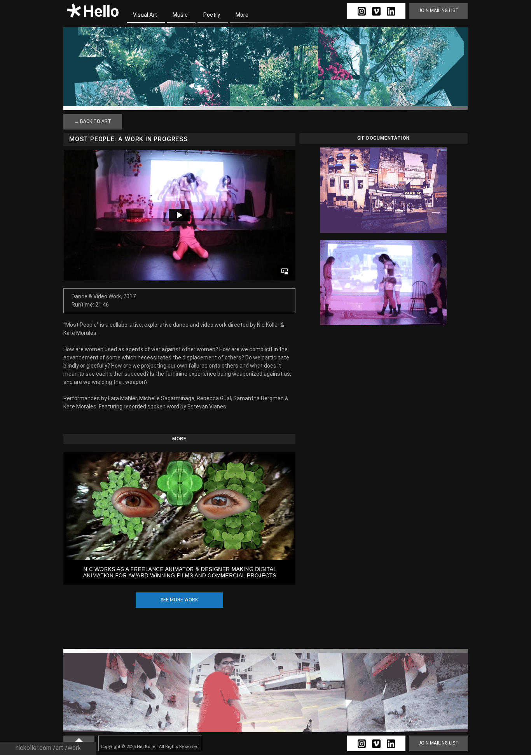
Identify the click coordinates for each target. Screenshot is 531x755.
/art (58, 747)
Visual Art (145, 15)
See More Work (179, 600)
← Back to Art (92, 121)
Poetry (211, 15)
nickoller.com (33, 747)
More (242, 15)
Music (180, 15)
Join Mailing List (438, 10)
